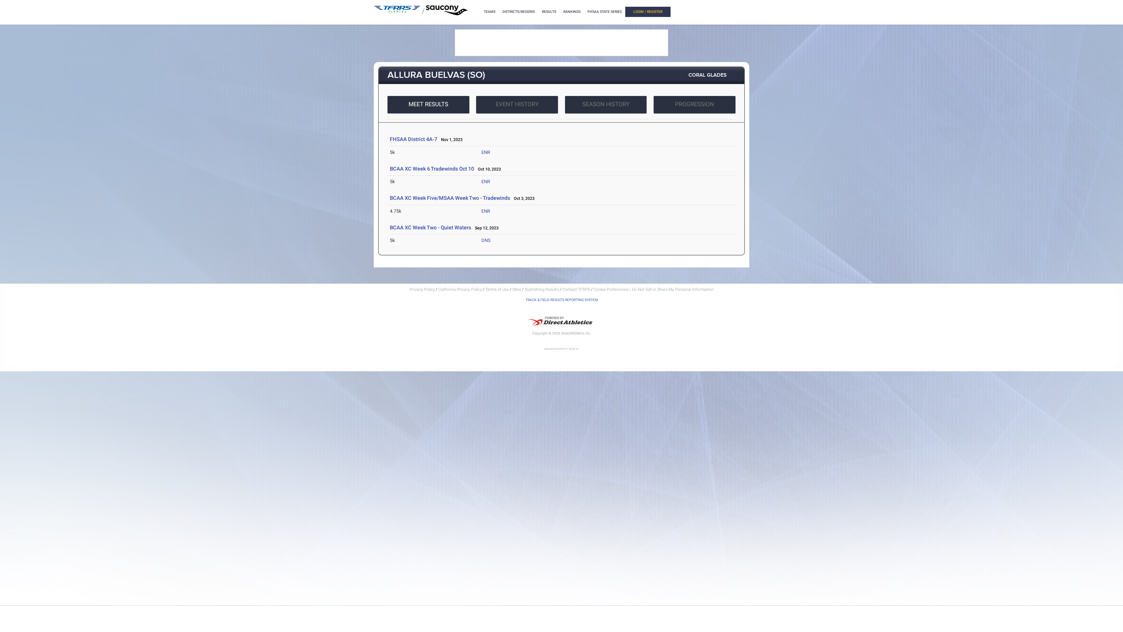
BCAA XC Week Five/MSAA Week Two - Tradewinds (450, 198)
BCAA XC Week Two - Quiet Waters (430, 227)
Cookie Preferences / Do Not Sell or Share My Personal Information (654, 289)
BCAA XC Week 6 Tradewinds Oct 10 (432, 169)
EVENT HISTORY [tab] (517, 104)
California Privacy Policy (460, 289)
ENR (485, 152)
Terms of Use (497, 289)
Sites (516, 289)
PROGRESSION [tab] (694, 104)
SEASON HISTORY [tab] (606, 104)
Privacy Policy (422, 289)
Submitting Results (542, 289)
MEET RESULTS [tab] (428, 104)
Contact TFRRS (576, 289)
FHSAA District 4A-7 (413, 139)
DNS (486, 240)
